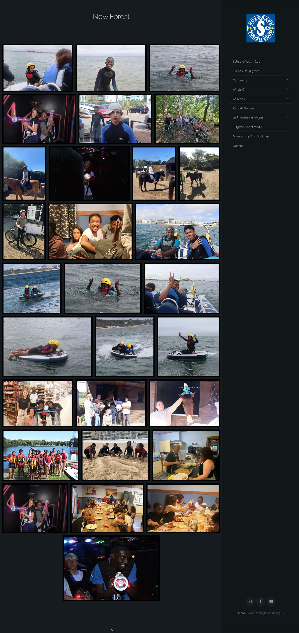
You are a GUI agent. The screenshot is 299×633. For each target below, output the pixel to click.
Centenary (240, 80)
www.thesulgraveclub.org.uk (266, 613)
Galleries (239, 98)
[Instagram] (250, 601)
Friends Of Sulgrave (246, 70)
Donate (238, 145)
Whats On (239, 89)
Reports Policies (243, 108)
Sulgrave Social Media (247, 126)
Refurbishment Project (248, 117)
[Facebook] (260, 601)
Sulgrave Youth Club (246, 61)
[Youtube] (271, 601)
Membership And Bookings (251, 136)
